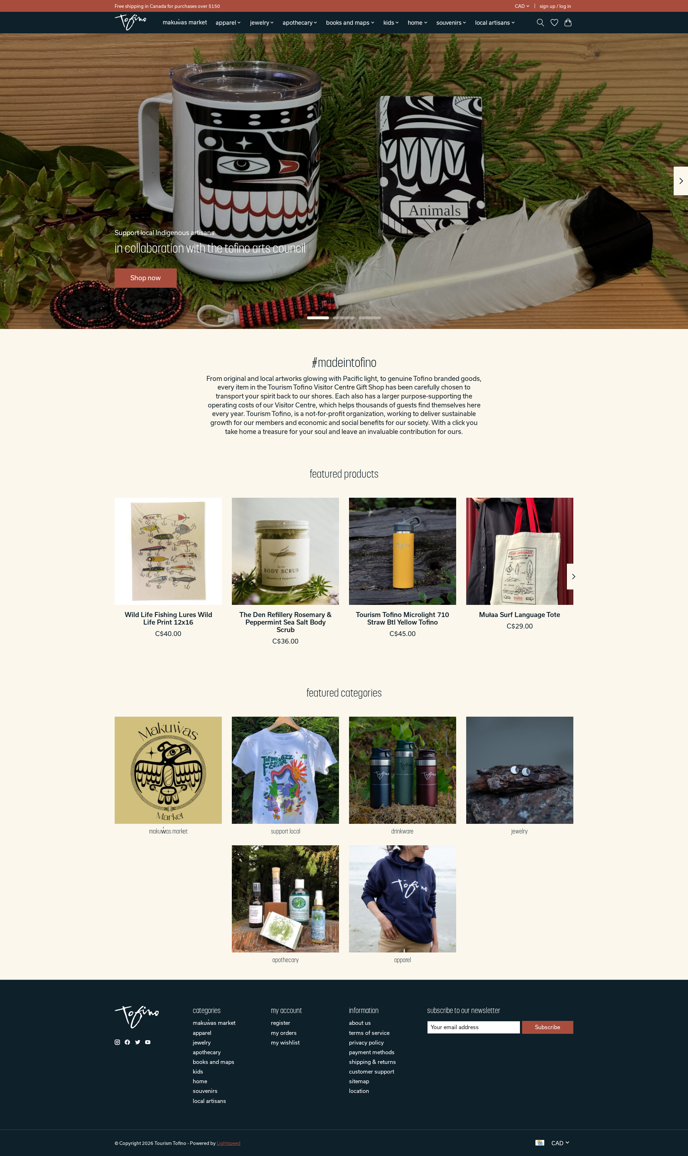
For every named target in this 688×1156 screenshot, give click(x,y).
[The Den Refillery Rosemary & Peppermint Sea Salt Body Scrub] (285, 551)
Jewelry (519, 831)
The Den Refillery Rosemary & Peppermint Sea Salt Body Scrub (285, 622)
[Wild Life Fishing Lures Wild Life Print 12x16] (168, 551)
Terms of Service (369, 1033)
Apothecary (285, 960)
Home (200, 1081)
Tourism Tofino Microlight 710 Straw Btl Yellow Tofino (402, 618)
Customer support (371, 1071)
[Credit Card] (539, 1143)
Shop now (145, 278)
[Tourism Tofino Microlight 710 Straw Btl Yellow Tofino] (402, 551)
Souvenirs (205, 1091)
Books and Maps (213, 1062)
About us (360, 1022)
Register (280, 1022)
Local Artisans (209, 1101)
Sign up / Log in (555, 6)
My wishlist (285, 1042)
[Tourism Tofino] (130, 22)
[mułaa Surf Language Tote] (519, 551)
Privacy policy (366, 1042)
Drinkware (402, 831)
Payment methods (372, 1052)
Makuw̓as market (185, 22)
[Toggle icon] (540, 22)
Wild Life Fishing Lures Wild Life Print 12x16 (168, 618)
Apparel (402, 960)
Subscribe (547, 1027)
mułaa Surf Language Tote (519, 614)
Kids (198, 1071)
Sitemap (359, 1081)
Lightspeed (228, 1143)
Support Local (285, 831)
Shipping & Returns (372, 1062)
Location (359, 1091)
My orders (284, 1033)
